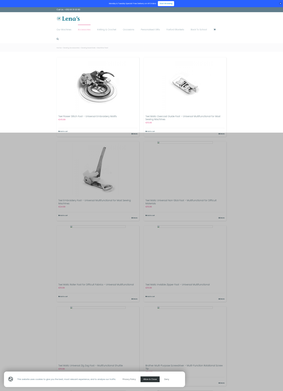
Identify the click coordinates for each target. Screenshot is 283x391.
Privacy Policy (129, 379)
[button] (58, 38)
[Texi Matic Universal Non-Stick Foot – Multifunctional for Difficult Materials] (185, 169)
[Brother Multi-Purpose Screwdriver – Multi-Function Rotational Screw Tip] (185, 334)
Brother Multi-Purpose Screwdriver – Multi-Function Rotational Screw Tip (184, 367)
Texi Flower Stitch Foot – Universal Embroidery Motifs (87, 116)
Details (135, 134)
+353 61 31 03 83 (72, 9)
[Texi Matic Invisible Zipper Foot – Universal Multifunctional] (185, 253)
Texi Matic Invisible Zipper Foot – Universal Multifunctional (177, 284)
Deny (166, 379)
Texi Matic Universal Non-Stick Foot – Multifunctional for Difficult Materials (181, 202)
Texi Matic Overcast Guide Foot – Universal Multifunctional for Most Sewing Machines (182, 118)
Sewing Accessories (71, 48)
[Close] (280, 3)
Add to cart (64, 131)
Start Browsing (166, 3)
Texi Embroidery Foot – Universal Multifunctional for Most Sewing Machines (94, 202)
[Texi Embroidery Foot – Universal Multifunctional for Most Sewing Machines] (98, 169)
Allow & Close (150, 379)
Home (59, 48)
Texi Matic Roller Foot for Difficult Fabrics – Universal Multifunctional (96, 284)
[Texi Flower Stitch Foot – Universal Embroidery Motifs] (98, 85)
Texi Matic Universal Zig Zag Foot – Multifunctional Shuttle (90, 365)
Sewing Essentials (88, 48)
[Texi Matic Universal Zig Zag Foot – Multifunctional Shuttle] (98, 334)
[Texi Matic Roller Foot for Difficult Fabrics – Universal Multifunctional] (98, 253)
